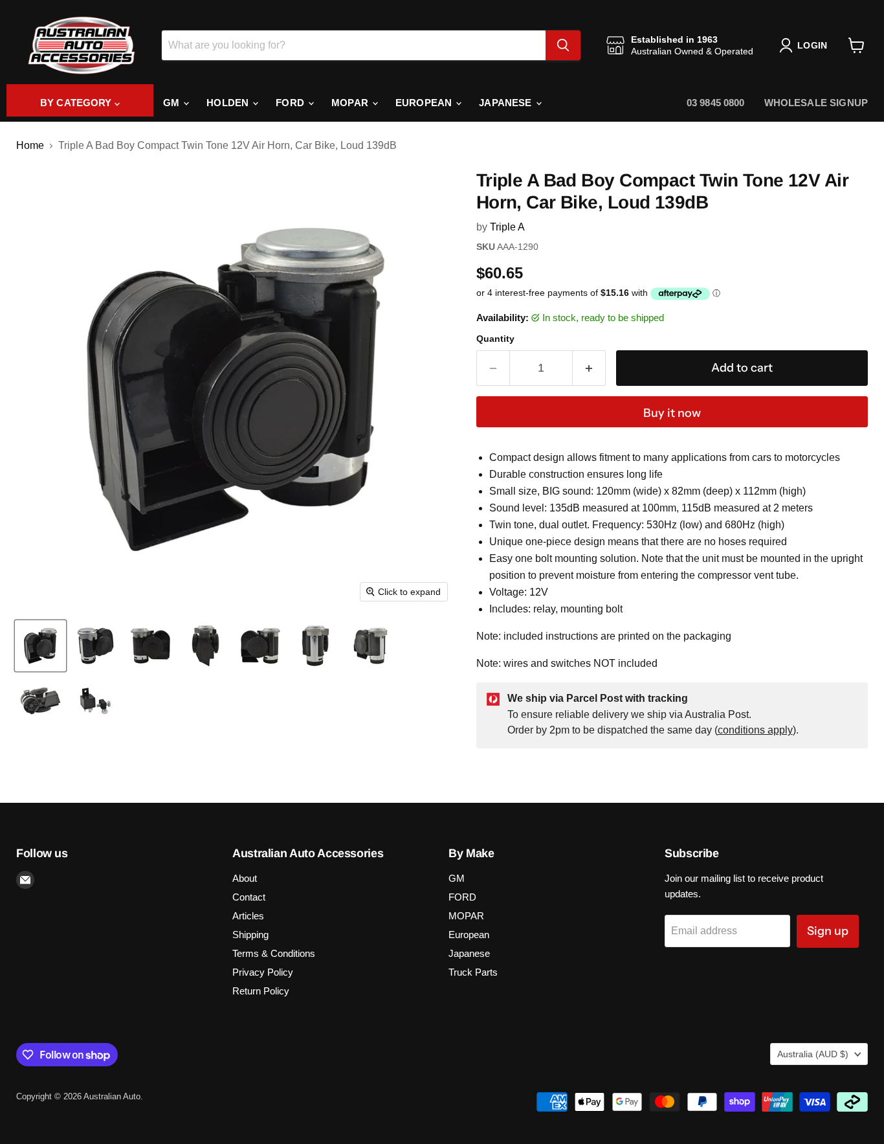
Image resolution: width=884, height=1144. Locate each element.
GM (172, 102)
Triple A (507, 226)
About (244, 878)
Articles (248, 915)
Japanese (506, 102)
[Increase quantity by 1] (589, 368)
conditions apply (755, 729)
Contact (248, 897)
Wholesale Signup (816, 102)
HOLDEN (228, 102)
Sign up (827, 931)
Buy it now (672, 413)
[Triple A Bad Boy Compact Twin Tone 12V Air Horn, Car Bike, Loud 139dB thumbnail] (40, 645)
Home (30, 145)
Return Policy (260, 990)
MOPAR (351, 102)
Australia (812, 1054)
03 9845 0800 (716, 102)
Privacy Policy (262, 972)
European (424, 102)
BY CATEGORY (77, 102)
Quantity (495, 338)
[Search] (563, 45)
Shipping (250, 934)
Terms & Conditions (273, 953)
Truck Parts (473, 972)
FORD (291, 102)
